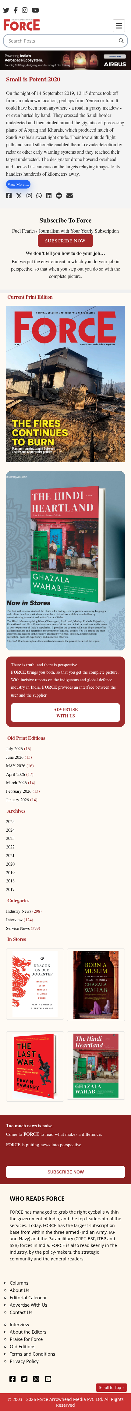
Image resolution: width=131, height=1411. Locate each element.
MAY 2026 (20, 766)
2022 (10, 847)
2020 (10, 864)
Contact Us (21, 1312)
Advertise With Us (28, 1305)
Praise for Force (26, 1339)
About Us (19, 1290)
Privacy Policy (24, 1361)
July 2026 (18, 748)
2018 (10, 881)
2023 (10, 838)
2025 (10, 821)
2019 (10, 872)
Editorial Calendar (28, 1297)
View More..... (18, 184)
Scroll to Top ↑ (111, 1387)
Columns (19, 1283)
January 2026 (21, 800)
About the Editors (28, 1332)
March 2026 (20, 782)
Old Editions (22, 1346)
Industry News (24, 911)
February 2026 (23, 791)
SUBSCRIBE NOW (65, 241)
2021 (10, 855)
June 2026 (19, 757)
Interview (19, 920)
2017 (10, 889)
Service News (23, 928)
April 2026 (20, 774)
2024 (10, 830)
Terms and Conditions (32, 1354)
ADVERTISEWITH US (66, 712)
